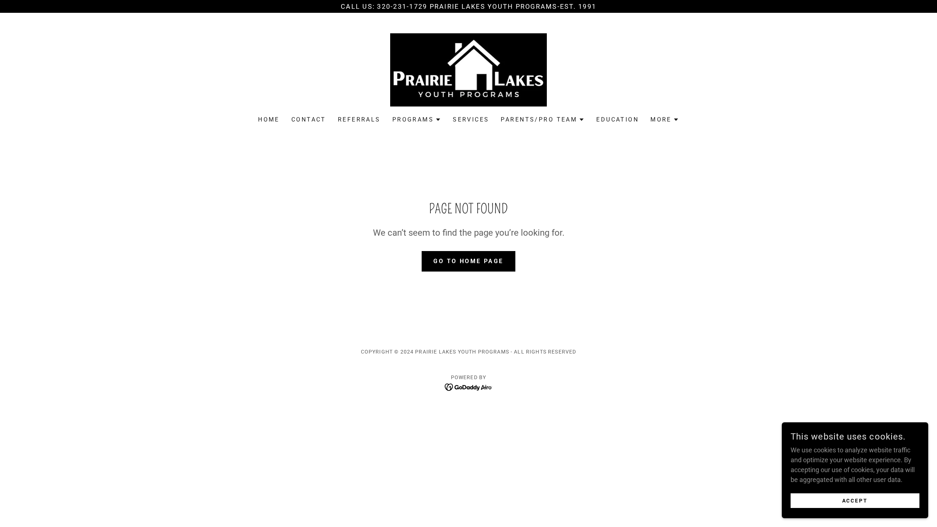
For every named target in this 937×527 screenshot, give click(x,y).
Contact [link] (308, 119)
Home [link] (269, 119)
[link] (468, 69)
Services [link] (471, 119)
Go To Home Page (468, 261)
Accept (855, 501)
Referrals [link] (359, 119)
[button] (416, 119)
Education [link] (617, 119)
